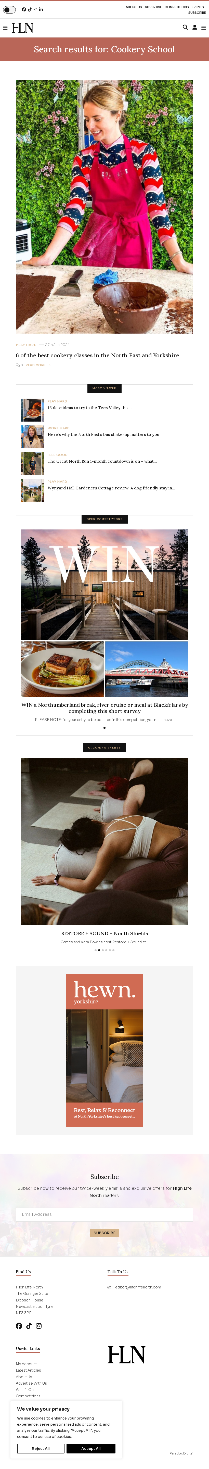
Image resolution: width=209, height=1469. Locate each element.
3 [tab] (103, 950)
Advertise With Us (31, 1383)
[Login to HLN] (194, 27)
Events (198, 7)
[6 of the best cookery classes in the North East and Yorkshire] (22, 28)
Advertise (153, 7)
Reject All (41, 1448)
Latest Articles (28, 1370)
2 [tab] (99, 950)
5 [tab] (110, 950)
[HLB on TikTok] (29, 1326)
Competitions (177, 7)
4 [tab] (106, 950)
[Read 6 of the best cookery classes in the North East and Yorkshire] (104, 206)
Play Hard (26, 345)
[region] (66, 1430)
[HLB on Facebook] (19, 1326)
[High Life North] (127, 1354)
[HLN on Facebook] (24, 9)
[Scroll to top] (196, 1456)
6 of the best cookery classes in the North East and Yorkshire (97, 355)
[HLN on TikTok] (30, 9)
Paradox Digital (181, 1453)
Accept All (91, 1448)
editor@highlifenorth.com (138, 1287)
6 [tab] (113, 950)
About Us (134, 7)
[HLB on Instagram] (39, 1326)
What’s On (25, 1389)
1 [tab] (104, 728)
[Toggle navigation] (203, 28)
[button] (7, 28)
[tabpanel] (104, 626)
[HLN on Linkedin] (41, 9)
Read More (35, 365)
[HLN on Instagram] (35, 9)
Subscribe (197, 13)
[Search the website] (185, 27)
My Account (26, 1364)
